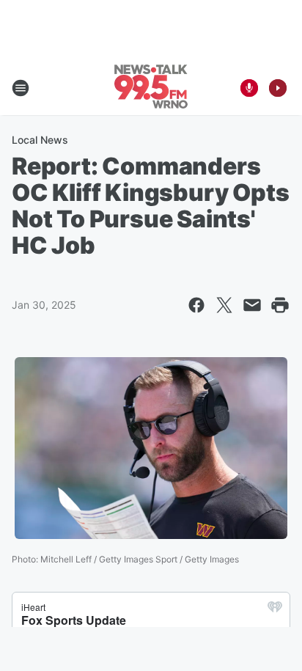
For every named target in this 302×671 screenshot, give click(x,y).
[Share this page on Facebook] (196, 305)
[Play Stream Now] (278, 88)
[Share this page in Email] (252, 305)
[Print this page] (280, 305)
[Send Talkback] (249, 88)
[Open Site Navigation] (20, 88)
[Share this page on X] (224, 305)
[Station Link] (151, 88)
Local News (40, 139)
